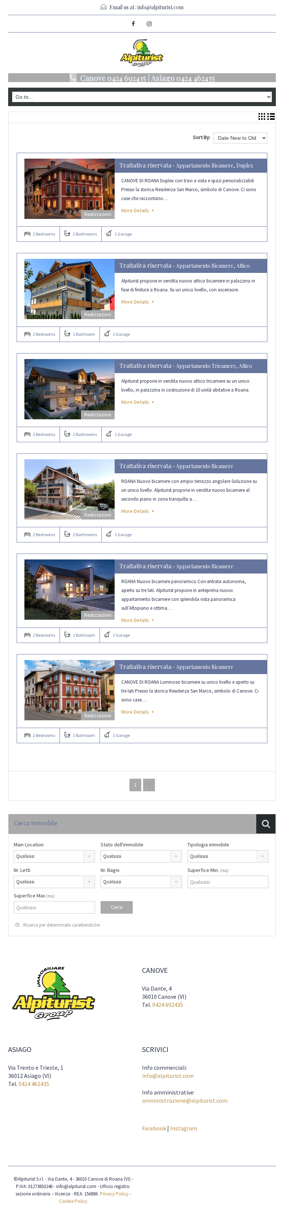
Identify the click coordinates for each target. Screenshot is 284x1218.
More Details (135, 210)
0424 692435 (167, 1004)
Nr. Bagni (110, 870)
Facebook (154, 1128)
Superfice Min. (208, 870)
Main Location (29, 844)
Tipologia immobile (208, 844)
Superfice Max (34, 895)
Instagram (183, 1128)
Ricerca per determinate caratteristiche (61, 925)
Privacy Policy (114, 1194)
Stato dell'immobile (122, 844)
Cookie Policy (73, 1201)
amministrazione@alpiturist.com (184, 1100)
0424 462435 (33, 1083)
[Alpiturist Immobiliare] (142, 54)
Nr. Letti (22, 870)
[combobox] (54, 856)
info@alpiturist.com (160, 7)
